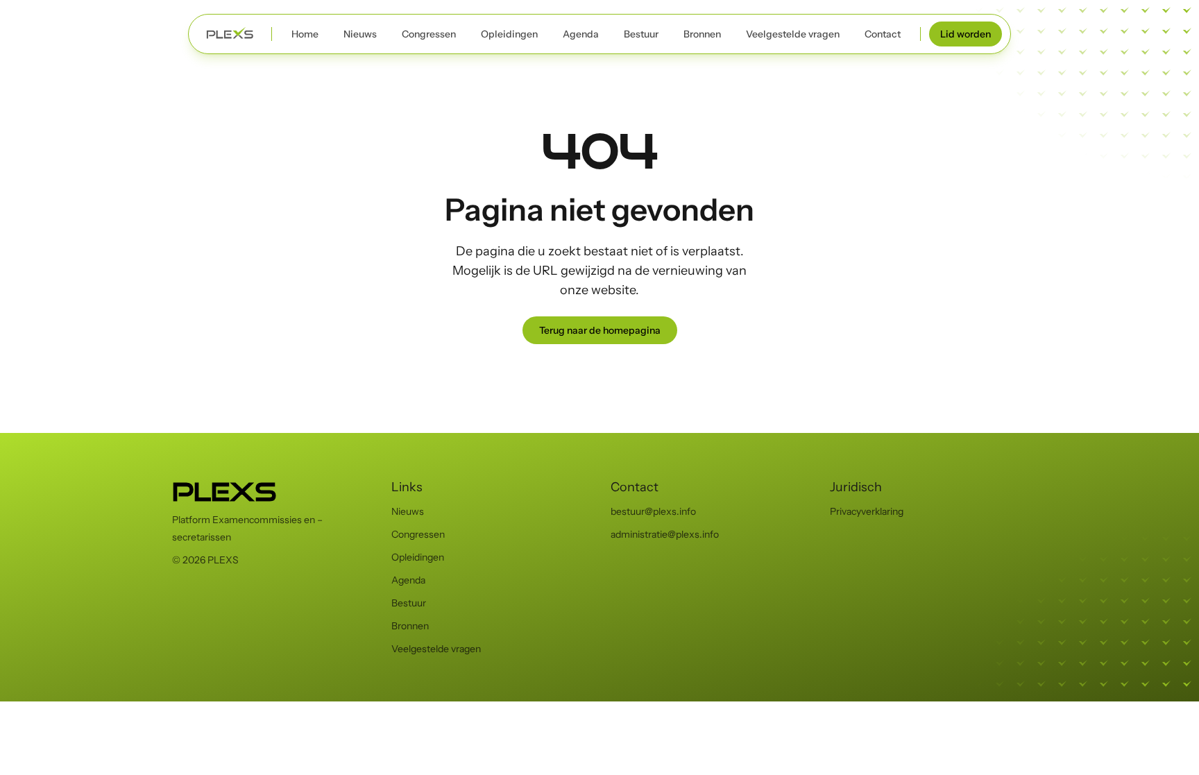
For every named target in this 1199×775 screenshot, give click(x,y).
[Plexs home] (230, 34)
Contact (883, 34)
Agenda (581, 34)
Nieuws (360, 34)
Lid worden (965, 34)
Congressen (429, 34)
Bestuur (641, 34)
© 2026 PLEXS (205, 560)
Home (304, 34)
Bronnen (702, 34)
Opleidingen (509, 34)
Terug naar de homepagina (600, 330)
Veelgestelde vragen (793, 34)
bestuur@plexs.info (653, 511)
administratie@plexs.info (665, 534)
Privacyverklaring (866, 511)
